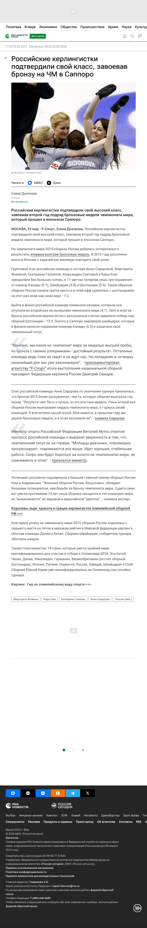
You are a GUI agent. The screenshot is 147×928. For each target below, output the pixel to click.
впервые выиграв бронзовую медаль (60, 254)
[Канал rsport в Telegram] (72, 793)
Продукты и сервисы (58, 822)
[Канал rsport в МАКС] (13, 793)
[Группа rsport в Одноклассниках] (58, 793)
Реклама (34, 822)
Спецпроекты (15, 822)
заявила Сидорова (110, 418)
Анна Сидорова (100, 599)
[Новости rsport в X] (87, 793)
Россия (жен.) (123, 599)
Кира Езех (49, 599)
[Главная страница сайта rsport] (25, 36)
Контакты (125, 822)
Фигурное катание (31, 815)
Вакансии (12, 837)
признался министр (69, 460)
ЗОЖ (64, 815)
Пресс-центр (84, 822)
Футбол (10, 815)
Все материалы (19, 201)
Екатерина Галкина (73, 599)
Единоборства (110, 815)
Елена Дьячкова (24, 193)
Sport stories (131, 815)
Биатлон (52, 815)
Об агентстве (106, 822)
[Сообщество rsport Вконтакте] (43, 793)
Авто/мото (90, 815)
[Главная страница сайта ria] (6, 36)
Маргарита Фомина (25, 599)
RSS (138, 822)
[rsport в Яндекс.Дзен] (28, 793)
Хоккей (75, 815)
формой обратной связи (21, 906)
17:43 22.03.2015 (16, 46)
